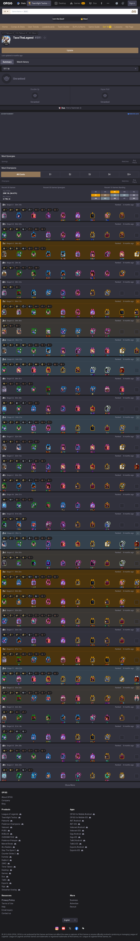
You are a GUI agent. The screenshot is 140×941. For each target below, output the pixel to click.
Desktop (5, 870)
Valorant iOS (75, 830)
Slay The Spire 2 (9, 850)
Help (3, 907)
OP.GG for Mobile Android (81, 814)
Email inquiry (7, 910)
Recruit (73, 907)
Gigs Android (75, 834)
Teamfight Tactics (39, 3)
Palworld (5, 821)
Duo (3, 877)
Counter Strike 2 (9, 854)
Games (5, 873)
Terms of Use (7, 903)
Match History (23, 62)
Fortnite (5, 857)
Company (6, 800)
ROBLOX (5, 834)
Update (70, 50)
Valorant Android (77, 827)
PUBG (4, 830)
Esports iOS (75, 850)
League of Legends (10, 814)
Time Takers (7, 867)
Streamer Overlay (9, 890)
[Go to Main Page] (8, 3)
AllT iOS (73, 824)
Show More (70, 785)
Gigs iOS (73, 837)
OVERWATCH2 (8, 837)
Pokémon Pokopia (9, 840)
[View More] (108, 3)
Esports (5, 883)
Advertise (74, 903)
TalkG (4, 880)
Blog (3, 804)
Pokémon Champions (11, 824)
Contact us (6, 913)
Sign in (132, 3)
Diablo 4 (5, 860)
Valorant (5, 827)
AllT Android (75, 821)
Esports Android (77, 847)
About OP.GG (7, 797)
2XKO (4, 863)
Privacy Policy (8, 900)
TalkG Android (76, 840)
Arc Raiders (7, 847)
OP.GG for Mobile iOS (79, 817)
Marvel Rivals (7, 844)
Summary (7, 62)
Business (74, 900)
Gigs (3, 886)
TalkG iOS (74, 844)
